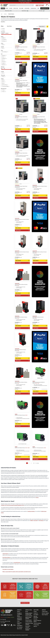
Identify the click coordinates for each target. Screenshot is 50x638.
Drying (7, 8)
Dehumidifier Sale (44, 8)
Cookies (35, 611)
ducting (37, 497)
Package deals (33, 8)
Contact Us (36, 613)
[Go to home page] (1, 14)
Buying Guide (27, 2)
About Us (35, 626)
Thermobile (35, 520)
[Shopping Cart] (46, 5)
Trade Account (44, 611)
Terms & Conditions (37, 623)
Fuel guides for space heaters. (8, 569)
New (38, 8)
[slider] (1, 34)
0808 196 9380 (40, 5)
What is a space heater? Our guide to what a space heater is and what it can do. (17, 571)
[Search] (32, 5)
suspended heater (17, 562)
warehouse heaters (31, 511)
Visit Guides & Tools (25, 602)
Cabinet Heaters (5, 553)
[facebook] (45, 2)
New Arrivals (19, 628)
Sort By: (37, 26)
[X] (44, 2)
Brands (26, 611)
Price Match (36, 614)
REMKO (31, 520)
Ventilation (15, 8)
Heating (2, 8)
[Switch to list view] (47, 26)
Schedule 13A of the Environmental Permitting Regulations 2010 (12, 505)
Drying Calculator (28, 620)
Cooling (10, 8)
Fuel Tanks (21, 8)
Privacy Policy (36, 624)
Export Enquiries (45, 614)
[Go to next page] (31, 463)
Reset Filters (9, 26)
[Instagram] (48, 2)
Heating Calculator (28, 615)
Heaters (18, 611)
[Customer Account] (49, 5)
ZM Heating (41, 520)
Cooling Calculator (28, 621)
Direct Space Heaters (6, 557)
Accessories (27, 8)
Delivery (24, 2)
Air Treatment (19, 627)
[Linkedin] (46, 2)
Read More (3, 21)
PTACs (18, 621)
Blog (21, 2)
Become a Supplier (45, 613)
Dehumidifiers (19, 625)
